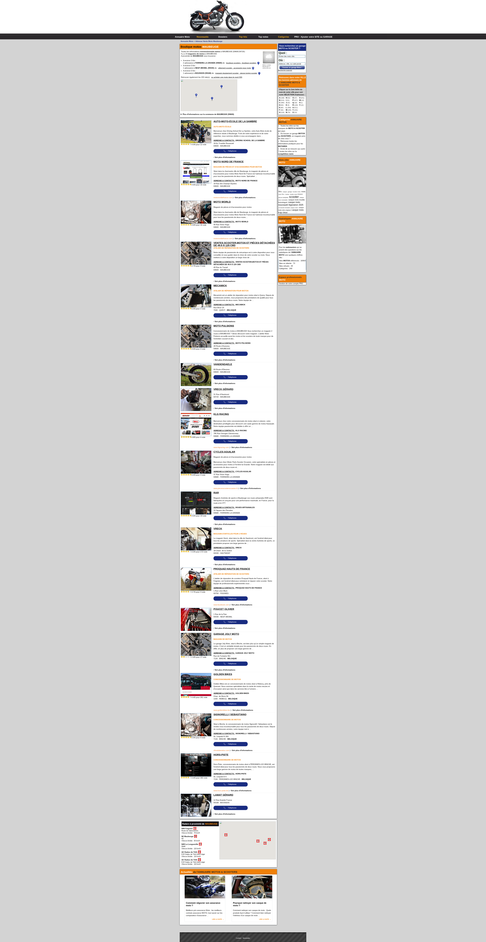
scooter (294, 196)
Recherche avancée (285, 70)
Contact (238, 938)
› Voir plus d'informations (224, 157)
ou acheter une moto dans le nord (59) (226, 77)
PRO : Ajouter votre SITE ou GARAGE (304, 37)
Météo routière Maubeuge (266, 65)
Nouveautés (202, 37)
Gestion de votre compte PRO (291, 283)
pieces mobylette (283, 197)
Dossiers (222, 37)
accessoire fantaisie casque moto (288, 207)
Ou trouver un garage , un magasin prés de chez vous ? (291, 136)
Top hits (243, 37)
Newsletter (246, 938)
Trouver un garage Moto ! (292, 67)
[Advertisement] (281, 19)
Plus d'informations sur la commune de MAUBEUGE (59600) (208, 114)
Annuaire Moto (182, 37)
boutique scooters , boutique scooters (241, 63)
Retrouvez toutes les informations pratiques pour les (290, 143)
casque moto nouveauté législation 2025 (290, 203)
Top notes (263, 37)
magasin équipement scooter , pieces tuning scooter (236, 73)
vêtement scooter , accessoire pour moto (234, 68)
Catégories (283, 37)
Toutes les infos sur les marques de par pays (291, 128)
